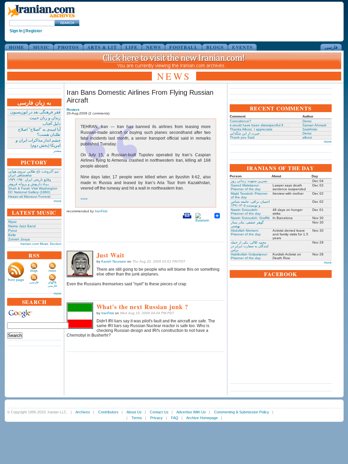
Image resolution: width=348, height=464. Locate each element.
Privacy (156, 418)
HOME (16, 47)
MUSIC (41, 47)
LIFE (131, 47)
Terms (137, 418)
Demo (307, 121)
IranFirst (101, 211)
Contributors (108, 412)
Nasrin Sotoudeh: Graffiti (250, 218)
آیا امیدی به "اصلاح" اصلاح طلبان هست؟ (39, 132)
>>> (84, 199)
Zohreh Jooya (19, 239)
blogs (34, 270)
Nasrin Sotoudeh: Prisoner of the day (246, 211)
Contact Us (159, 412)
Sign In (16, 31)
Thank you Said (242, 137)
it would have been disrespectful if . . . (259, 125)
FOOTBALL (183, 47)
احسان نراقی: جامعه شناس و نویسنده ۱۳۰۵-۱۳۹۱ (250, 203)
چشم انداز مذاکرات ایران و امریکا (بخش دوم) (38, 143)
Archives (82, 412)
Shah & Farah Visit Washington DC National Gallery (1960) (32, 190)
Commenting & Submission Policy (241, 412)
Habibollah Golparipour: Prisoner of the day (249, 256)
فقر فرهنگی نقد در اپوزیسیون (35, 112)
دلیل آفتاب (51, 123)
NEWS (153, 47)
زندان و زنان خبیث (45, 117)
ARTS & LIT (102, 47)
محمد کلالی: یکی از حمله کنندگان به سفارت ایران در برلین (250, 246)
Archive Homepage (202, 418)
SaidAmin (309, 129)
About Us (134, 412)
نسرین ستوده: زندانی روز (249, 181)
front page (16, 280)
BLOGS (215, 47)
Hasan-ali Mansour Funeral (29, 196)
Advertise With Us (191, 412)
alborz (307, 137)
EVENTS (242, 47)
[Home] (41, 18)
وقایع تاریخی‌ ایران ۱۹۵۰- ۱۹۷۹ (29, 179)
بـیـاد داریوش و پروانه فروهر (28, 184)
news (52, 270)
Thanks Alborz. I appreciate (251, 129)
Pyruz (12, 230)
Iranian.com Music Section (41, 244)
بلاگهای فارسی (52, 284)
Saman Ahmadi (314, 125)
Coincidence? (240, 121)
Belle (12, 235)
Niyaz (12, 222)
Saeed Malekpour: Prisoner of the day (246, 187)
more (58, 201)
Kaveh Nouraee (113, 261)
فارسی (331, 47)
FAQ (174, 418)
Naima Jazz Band (22, 226)
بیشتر (57, 151)
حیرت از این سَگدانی (245, 133)
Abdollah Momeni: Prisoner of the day (246, 232)
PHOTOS (68, 47)
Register (33, 31)
